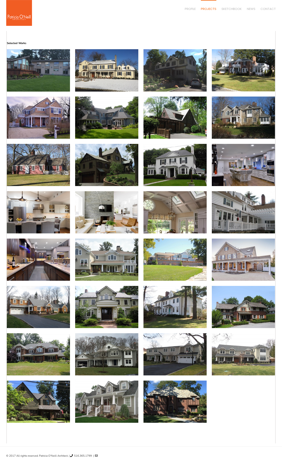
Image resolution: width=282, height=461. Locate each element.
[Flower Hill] (175, 212)
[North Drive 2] (243, 307)
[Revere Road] (38, 402)
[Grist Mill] (38, 260)
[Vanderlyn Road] (107, 70)
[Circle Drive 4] (38, 165)
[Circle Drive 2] (175, 118)
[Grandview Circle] (243, 212)
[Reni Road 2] (243, 354)
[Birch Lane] (243, 70)
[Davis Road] (243, 165)
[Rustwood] (107, 402)
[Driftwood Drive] (38, 212)
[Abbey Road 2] (175, 70)
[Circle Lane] (175, 165)
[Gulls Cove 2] (175, 260)
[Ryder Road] (175, 402)
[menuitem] (193, 8)
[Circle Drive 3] (243, 118)
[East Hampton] (107, 212)
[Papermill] (38, 354)
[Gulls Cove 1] (107, 260)
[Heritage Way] (38, 70)
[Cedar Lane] (107, 118)
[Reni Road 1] (175, 354)
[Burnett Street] (38, 118)
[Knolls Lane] (107, 307)
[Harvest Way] (243, 260)
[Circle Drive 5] (107, 165)
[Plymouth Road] (107, 354)
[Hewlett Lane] (38, 307)
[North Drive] (175, 307)
